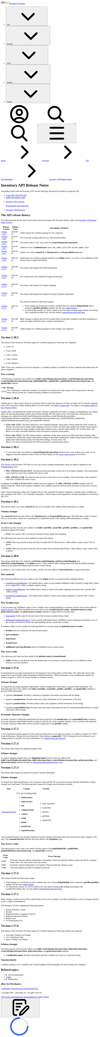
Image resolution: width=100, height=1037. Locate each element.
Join (8, 25)
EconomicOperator (8, 812)
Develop (10, 44)
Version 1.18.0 (4, 259)
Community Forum (8, 989)
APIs (32, 989)
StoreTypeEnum (7, 610)
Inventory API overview (15, 202)
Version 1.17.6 (4, 268)
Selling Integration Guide (15, 197)
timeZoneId (10, 616)
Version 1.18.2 (4, 247)
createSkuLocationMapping (16, 583)
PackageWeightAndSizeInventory (46, 762)
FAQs (36, 989)
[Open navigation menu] (57, 133)
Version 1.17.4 (4, 285)
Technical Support (23, 989)
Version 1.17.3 (4, 294)
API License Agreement (10, 997)
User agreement (26, 997)
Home (3, 161)
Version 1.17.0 (4, 329)
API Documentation (15, 975)
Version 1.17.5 (4, 276)
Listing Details (71, 308)
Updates (10, 82)
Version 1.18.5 (4, 233)
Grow (8, 63)
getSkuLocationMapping (15, 589)
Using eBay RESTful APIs (16, 195)
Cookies (46, 997)
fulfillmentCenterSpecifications (18, 620)
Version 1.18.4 (4, 238)
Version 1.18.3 (4, 242)
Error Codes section (67, 454)
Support (9, 102)
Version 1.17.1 (4, 320)
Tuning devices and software (54, 738)
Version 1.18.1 (4, 252)
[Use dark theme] (75, 123)
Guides (8, 977)
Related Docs (13, 979)
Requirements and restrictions (17, 206)
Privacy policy (37, 997)
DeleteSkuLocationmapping (16, 596)
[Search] (56, 123)
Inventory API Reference (15, 210)
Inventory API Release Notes (60, 179)
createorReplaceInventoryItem (73, 312)
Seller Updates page (62, 405)
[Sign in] (19, 123)
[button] (20, 1007)
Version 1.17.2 (4, 307)
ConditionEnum (7, 467)
